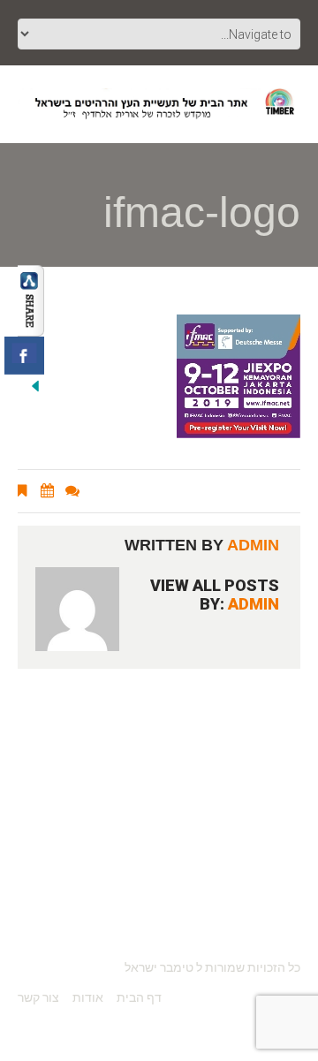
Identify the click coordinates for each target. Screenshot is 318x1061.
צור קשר (38, 997)
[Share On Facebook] (24, 356)
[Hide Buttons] (35, 384)
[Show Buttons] (31, 299)
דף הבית (139, 997)
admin (253, 545)
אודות (87, 997)
